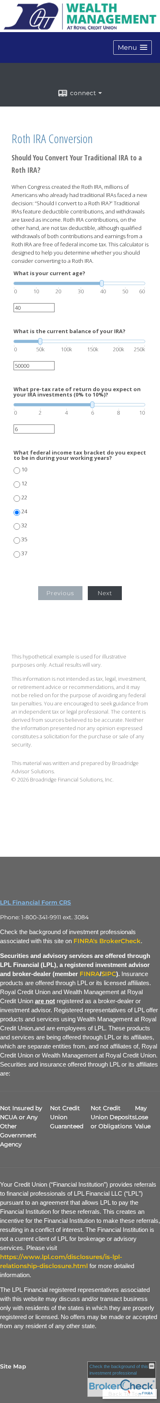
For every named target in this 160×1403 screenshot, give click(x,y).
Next (105, 593)
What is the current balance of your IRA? (70, 331)
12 (24, 483)
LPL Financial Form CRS (35, 902)
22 (24, 497)
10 (24, 469)
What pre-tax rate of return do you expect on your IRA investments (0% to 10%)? (77, 392)
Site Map (13, 1366)
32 (24, 525)
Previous (60, 593)
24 (24, 511)
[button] (132, 47)
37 (24, 553)
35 (24, 539)
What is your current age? (49, 273)
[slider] (79, 283)
